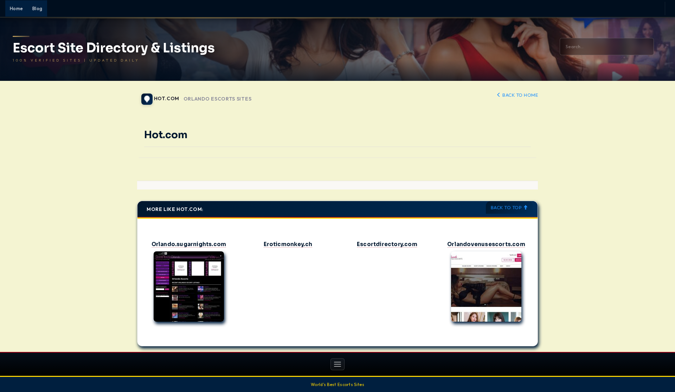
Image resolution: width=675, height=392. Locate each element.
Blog (37, 8)
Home (16, 8)
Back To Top (507, 207)
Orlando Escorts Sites (218, 99)
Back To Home (519, 95)
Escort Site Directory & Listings (114, 48)
